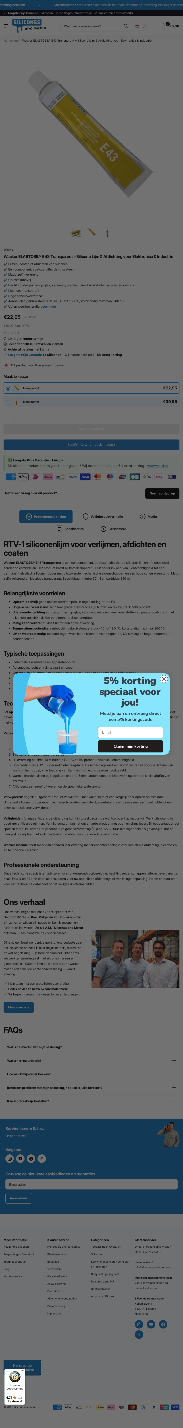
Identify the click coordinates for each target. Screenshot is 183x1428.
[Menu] (22, 1371)
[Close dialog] (164, 679)
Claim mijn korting (131, 746)
